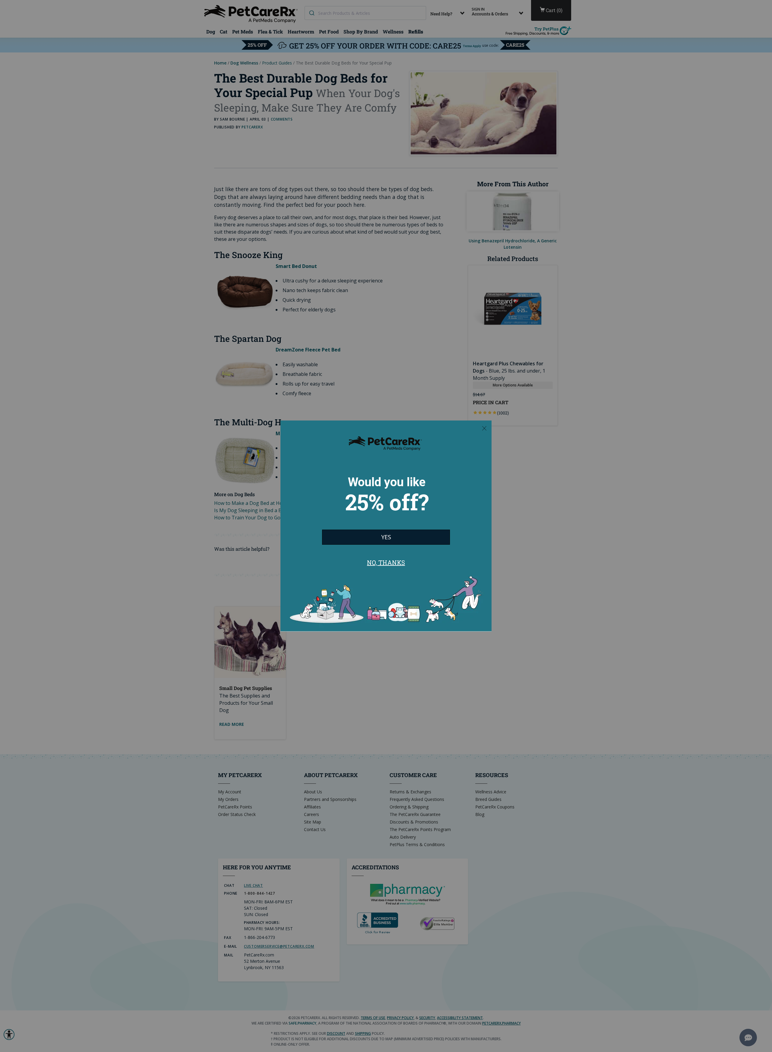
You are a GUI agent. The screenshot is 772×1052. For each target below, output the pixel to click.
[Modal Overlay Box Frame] (386, 526)
